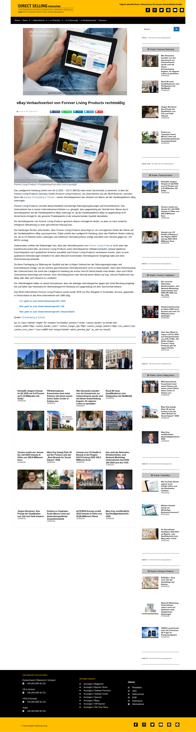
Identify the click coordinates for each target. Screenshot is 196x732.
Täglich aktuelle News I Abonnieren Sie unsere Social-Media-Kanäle (150, 4)
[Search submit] (176, 29)
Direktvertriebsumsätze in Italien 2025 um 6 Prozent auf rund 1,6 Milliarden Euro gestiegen (171, 311)
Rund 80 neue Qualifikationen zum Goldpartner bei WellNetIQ (119, 393)
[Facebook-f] (148, 10)
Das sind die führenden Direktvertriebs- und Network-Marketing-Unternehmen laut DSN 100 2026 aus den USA (117, 457)
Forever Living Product (100, 245)
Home (17, 20)
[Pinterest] (168, 10)
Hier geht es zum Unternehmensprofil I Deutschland (46, 311)
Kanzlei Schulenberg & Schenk (39, 197)
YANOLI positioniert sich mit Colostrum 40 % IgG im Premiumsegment (170, 631)
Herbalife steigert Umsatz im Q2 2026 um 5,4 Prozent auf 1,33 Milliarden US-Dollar (169, 186)
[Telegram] (182, 10)
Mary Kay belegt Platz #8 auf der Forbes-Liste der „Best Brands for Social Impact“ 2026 (170, 411)
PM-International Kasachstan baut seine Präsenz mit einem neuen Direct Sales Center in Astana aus (59, 396)
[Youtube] (175, 10)
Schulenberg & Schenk (33, 317)
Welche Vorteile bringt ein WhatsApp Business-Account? (170, 508)
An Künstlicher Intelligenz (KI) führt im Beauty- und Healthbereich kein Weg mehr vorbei (170, 533)
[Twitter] (161, 10)
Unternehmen (39, 20)
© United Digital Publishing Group (34, 726)
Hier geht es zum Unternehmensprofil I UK (41, 306)
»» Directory (55, 20)
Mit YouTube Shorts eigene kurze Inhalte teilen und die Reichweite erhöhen (170, 486)
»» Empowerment (88, 20)
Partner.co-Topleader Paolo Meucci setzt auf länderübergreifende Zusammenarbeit (170, 136)
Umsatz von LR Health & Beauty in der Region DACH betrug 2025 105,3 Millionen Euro (169, 236)
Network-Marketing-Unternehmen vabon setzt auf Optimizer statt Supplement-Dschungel (170, 608)
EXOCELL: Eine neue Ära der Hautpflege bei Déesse (168, 581)
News (25, 20)
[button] (55, 112)
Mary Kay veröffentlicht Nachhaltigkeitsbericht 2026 (117, 513)
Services (102, 20)
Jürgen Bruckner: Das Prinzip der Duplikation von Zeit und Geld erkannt (30, 513)
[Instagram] (155, 10)
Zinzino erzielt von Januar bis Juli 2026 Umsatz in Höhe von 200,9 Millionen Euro (170, 211)
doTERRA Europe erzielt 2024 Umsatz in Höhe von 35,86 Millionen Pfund (89, 513)
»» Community (71, 20)
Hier (42, 301)
